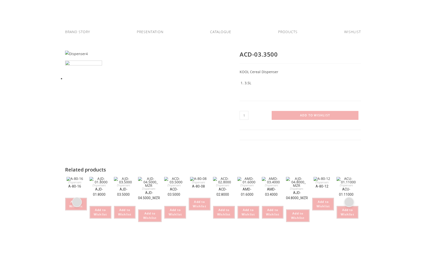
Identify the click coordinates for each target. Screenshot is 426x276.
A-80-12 (322, 187)
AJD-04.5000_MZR (149, 195)
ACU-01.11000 (346, 191)
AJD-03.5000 (123, 191)
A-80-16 (74, 187)
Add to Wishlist (315, 115)
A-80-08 (198, 187)
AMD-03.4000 (271, 191)
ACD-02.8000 (222, 191)
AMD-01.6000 (247, 191)
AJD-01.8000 (99, 191)
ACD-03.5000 (174, 191)
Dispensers (74, 182)
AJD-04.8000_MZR (297, 195)
